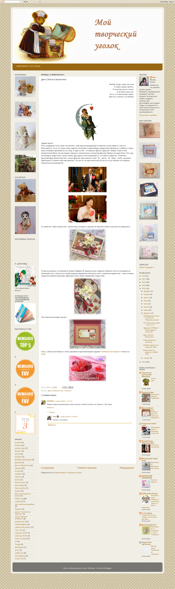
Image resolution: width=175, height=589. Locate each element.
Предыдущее (127, 468)
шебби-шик (19, 553)
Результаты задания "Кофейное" (155, 396)
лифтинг (18, 477)
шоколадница (20, 556)
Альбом (18, 445)
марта (146, 310)
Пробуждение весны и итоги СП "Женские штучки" (151, 318)
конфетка (18, 474)
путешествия (20, 522)
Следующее (47, 468)
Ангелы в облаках (154, 481)
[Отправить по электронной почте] (63, 387)
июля (146, 301)
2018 (144, 276)
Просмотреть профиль (148, 115)
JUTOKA (50, 401)
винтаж (17, 454)
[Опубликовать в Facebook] (70, 387)
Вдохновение (147, 408)
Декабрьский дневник (23, 460)
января (147, 358)
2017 (144, 279)
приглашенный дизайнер (24, 504)
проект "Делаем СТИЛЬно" (21, 518)
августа (147, 297)
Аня (54, 417)
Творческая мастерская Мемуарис (147, 374)
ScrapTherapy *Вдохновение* (148, 442)
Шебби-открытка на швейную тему (151, 346)
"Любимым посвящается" (111, 352)
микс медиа (19, 485)
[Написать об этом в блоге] (65, 387)
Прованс (18, 509)
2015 (144, 285)
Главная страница (87, 468)
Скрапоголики (148, 392)
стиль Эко (18, 530)
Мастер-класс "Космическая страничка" (155, 550)
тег (16, 541)
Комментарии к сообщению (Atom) (68, 473)
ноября (147, 294)
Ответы (52, 412)
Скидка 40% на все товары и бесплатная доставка (149, 517)
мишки (17, 491)
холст (17, 550)
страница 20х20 (21, 533)
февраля (147, 313)
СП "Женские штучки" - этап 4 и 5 (151, 324)
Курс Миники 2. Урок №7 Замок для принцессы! (155, 414)
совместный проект (22, 527)
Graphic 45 (19, 559)
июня (146, 304)
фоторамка (19, 547)
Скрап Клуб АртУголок (146, 543)
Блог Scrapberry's (149, 525)
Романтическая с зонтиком (150, 341)
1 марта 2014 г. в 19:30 (68, 417)
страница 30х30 (21, 536)
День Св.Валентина (55, 391)
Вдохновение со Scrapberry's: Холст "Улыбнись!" (155, 532)
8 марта (18, 442)
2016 (144, 282)
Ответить (50, 407)
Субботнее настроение (155, 446)
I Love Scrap (147, 513)
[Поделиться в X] (68, 387)
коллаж (17, 471)
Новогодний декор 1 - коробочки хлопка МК (155, 430)
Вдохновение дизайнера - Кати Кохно (155, 465)
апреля (147, 307)
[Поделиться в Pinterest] (72, 387)
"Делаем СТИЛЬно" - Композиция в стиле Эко (151, 330)
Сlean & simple (20, 539)
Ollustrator (91, 568)
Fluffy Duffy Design (150, 494)
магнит (17, 480)
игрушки (18, 468)
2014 (144, 288)
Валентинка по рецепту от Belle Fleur (150, 352)
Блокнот (18, 451)
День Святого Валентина (148, 336)
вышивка (18, 457)
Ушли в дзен (153, 379)
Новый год (19, 499)
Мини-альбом (20, 488)
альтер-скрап (20, 448)
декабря (147, 291)
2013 (144, 362)
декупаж (18, 462)
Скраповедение (21, 524)
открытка (67, 391)
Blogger (108, 568)
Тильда (17, 544)
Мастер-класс (20, 482)
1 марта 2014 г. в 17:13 (63, 401)
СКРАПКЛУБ (147, 477)
